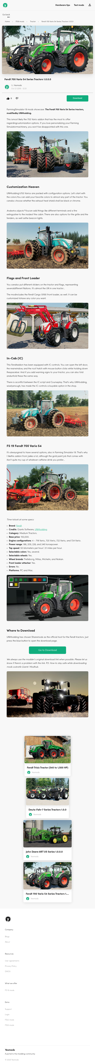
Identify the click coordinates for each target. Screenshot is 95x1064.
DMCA (7, 971)
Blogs (7, 937)
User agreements (12, 961)
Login (7, 1014)
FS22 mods (9, 1020)
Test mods (79, 5)
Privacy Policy (10, 966)
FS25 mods (9, 1025)
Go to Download (47, 650)
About (7, 942)
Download (77, 98)
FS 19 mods (9, 990)
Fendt (19, 525)
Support (8, 1009)
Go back (6, 15)
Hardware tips (62, 5)
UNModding (41, 529)
